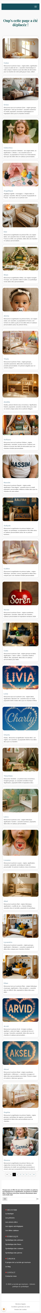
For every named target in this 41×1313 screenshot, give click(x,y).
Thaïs (6, 359)
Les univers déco (11, 1222)
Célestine (8, 148)
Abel (6, 901)
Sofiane (7, 440)
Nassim (7, 482)
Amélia (7, 402)
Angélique (8, 191)
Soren (6, 610)
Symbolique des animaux (14, 1240)
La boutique (9, 1214)
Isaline (7, 569)
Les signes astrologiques (14, 1226)
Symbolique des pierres (13, 1253)
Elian (6, 983)
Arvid (6, 1026)
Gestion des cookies (20, 1309)
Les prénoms (10, 1218)
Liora (6, 817)
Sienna (7, 1160)
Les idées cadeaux (12, 1230)
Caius (6, 63)
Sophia (7, 1112)
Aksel (6, 1069)
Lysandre (8, 942)
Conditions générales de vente (20, 1306)
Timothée (8, 776)
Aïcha (6, 316)
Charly (7, 735)
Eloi (5, 232)
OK (37, 1199)
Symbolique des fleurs (13, 1244)
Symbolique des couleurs (14, 1248)
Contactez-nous (11, 1276)
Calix (6, 651)
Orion (6, 105)
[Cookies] (4, 1309)
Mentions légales (20, 1304)
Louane (7, 860)
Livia (6, 694)
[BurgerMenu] (35, 6)
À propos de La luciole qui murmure (18, 1262)
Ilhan (6, 275)
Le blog (7, 1266)
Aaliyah (7, 526)
